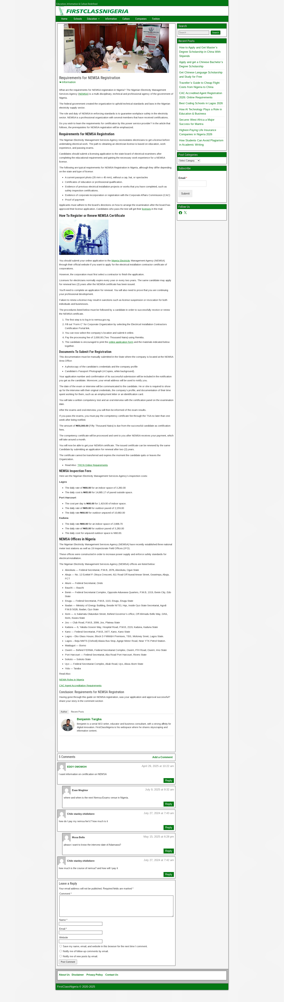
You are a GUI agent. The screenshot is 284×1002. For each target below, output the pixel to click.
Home (64, 18)
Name (63, 919)
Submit (185, 193)
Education (92, 18)
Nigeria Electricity (120, 260)
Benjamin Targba (89, 719)
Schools (78, 18)
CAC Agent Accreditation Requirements (80, 685)
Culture (126, 18)
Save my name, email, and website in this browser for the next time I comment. (105, 946)
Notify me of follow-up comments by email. (85, 951)
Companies (141, 18)
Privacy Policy (94, 974)
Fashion (156, 18)
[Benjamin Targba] (67, 730)
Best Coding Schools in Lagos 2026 (201, 103)
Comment (65, 893)
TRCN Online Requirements (92, 465)
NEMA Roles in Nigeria (71, 679)
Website (63, 937)
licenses (146, 208)
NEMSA (83, 93)
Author (64, 712)
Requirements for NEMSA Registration (89, 77)
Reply (168, 780)
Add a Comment (162, 757)
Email (63, 928)
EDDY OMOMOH (77, 766)
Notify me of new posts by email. (80, 956)
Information (111, 18)
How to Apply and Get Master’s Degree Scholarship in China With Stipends (200, 52)
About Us (64, 974)
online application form (121, 342)
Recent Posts (77, 712)
